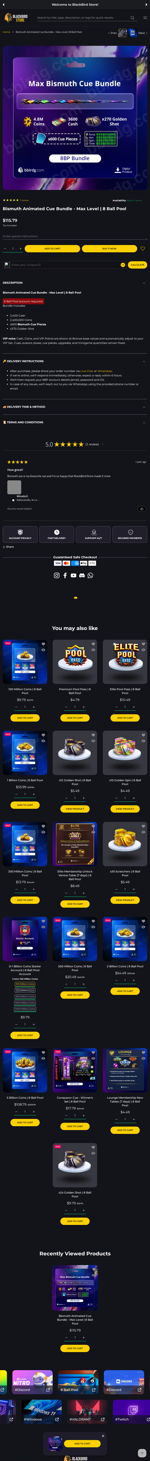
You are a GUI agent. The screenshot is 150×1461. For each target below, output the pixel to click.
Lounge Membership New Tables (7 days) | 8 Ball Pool (125, 1101)
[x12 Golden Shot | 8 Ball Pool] (75, 753)
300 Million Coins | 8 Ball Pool (25, 873)
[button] (3, 4)
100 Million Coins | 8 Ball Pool (25, 691)
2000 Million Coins (25, 1008)
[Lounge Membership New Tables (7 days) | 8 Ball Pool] (125, 1070)
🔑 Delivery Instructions (23, 361)
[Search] (132, 18)
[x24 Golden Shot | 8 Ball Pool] (75, 1165)
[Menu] (145, 18)
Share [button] (10, 546)
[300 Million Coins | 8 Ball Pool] (25, 844)
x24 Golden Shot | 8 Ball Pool (75, 1194)
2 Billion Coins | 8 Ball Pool (125, 966)
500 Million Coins (25, 996)
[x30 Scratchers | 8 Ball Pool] (125, 844)
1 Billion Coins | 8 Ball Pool (25, 780)
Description (12, 282)
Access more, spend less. (75, 4)
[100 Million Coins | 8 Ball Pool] (25, 662)
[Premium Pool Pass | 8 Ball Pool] (75, 662)
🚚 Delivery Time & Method (24, 406)
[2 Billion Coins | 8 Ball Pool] (125, 939)
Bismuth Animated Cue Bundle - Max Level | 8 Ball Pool (75, 1319)
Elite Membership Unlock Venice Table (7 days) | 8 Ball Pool (74, 875)
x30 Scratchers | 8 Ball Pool (125, 873)
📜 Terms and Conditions (23, 422)
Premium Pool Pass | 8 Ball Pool (75, 691)
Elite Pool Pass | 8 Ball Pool (125, 691)
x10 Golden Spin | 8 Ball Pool (125, 782)
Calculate (137, 264)
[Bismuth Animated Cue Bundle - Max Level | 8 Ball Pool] (75, 1287)
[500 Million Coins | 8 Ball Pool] (75, 939)
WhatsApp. (105, 371)
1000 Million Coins (25, 1002)
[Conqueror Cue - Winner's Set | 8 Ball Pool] (75, 1070)
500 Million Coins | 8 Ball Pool (75, 968)
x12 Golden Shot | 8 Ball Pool (75, 782)
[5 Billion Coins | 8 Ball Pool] (25, 1070)
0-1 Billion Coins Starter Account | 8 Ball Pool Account (25, 970)
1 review (24, 200)
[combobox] (87, 17)
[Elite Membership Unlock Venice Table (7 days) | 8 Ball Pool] (75, 844)
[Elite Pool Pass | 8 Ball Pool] (125, 662)
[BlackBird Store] (15, 18)
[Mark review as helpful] (142, 509)
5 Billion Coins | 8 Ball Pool (25, 1097)
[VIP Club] (7, 265)
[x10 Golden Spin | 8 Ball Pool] (125, 753)
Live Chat (86, 371)
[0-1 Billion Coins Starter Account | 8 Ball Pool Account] (25, 939)
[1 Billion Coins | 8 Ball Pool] (25, 753)
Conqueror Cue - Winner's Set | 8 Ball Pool (75, 1099)
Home (6, 31)
